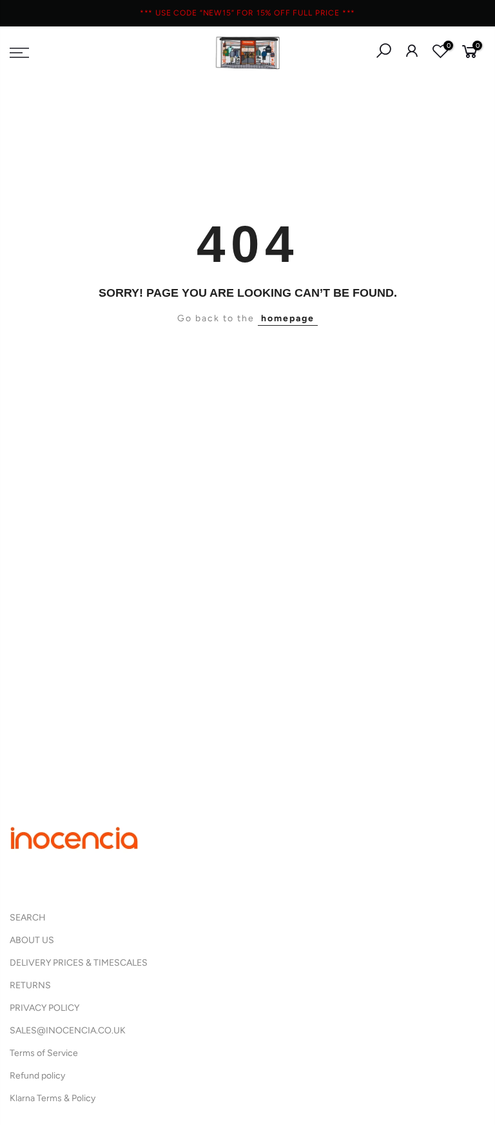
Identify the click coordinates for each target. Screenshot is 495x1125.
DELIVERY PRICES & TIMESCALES (79, 962)
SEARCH (28, 917)
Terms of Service (44, 1053)
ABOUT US (32, 940)
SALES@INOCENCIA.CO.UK (68, 1030)
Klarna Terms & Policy (52, 1098)
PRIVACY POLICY (44, 1007)
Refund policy (37, 1075)
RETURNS (30, 985)
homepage (288, 318)
